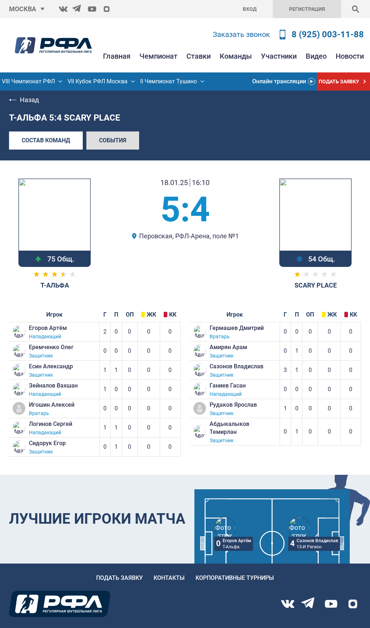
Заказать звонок (241, 34)
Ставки (198, 56)
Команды (236, 56)
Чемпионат (158, 56)
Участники (279, 56)
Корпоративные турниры (234, 577)
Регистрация (307, 9)
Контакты (169, 577)
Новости (350, 56)
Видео (316, 56)
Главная (116, 56)
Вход (250, 9)
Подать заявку (119, 577)
